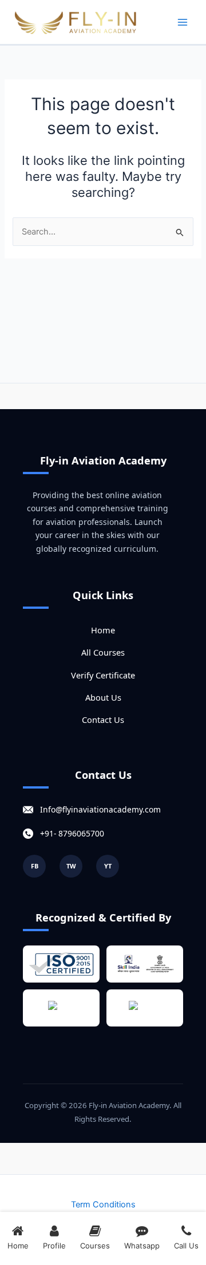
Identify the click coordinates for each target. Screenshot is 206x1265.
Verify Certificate (103, 675)
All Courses (103, 652)
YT (108, 866)
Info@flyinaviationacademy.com (100, 809)
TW (71, 866)
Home (103, 630)
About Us (103, 697)
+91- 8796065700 (72, 833)
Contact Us (103, 719)
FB (34, 866)
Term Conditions (103, 1204)
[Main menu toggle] (183, 22)
